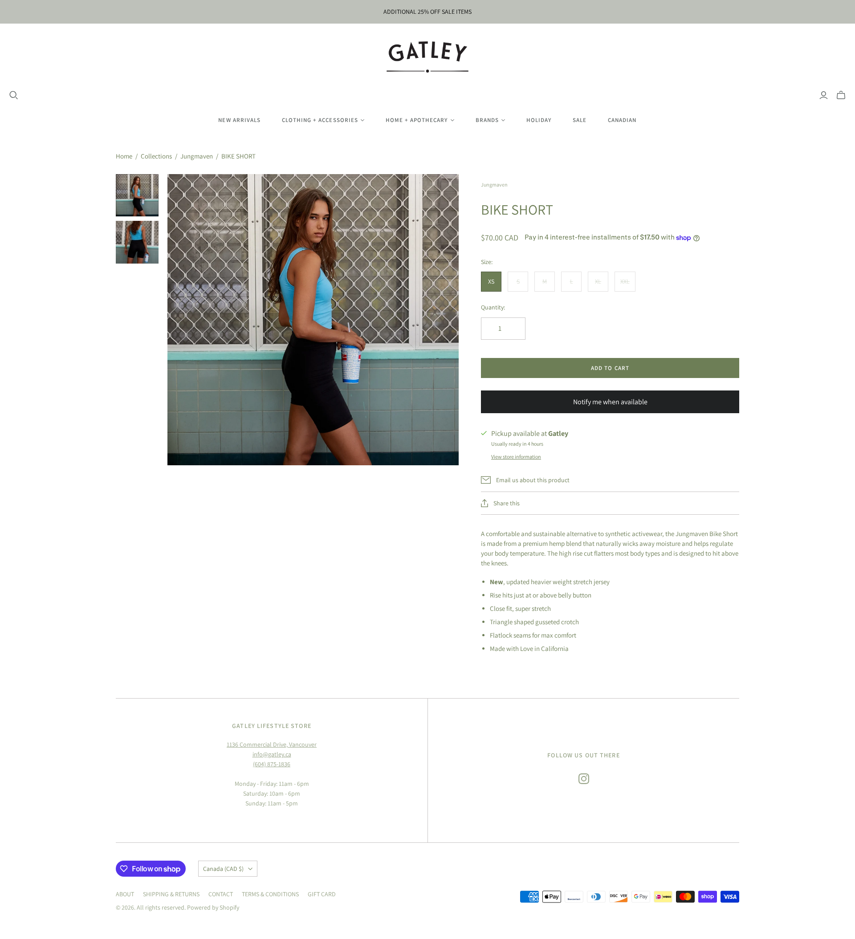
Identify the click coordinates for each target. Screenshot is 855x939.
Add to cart (610, 368)
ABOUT (125, 894)
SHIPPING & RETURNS (171, 894)
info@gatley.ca (271, 754)
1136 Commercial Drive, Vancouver (272, 744)
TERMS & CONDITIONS (270, 894)
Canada (223, 869)
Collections (156, 156)
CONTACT (220, 894)
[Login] (823, 95)
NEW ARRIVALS (239, 120)
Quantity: (493, 307)
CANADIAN (622, 120)
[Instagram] (583, 778)
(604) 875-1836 (271, 764)
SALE (579, 120)
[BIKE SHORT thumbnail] (137, 195)
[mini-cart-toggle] (841, 95)
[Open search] (13, 95)
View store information (516, 456)
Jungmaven (196, 156)
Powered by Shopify (213, 907)
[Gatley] (428, 57)
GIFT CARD (322, 894)
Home (124, 156)
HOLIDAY (538, 120)
